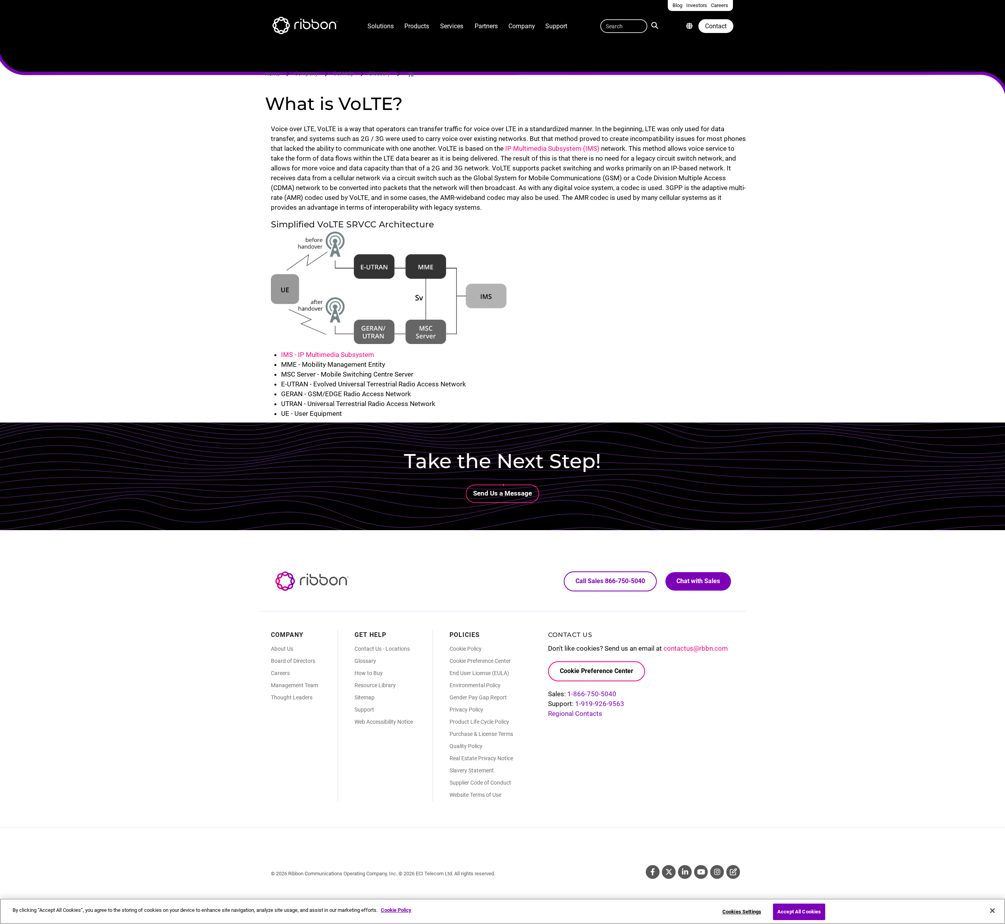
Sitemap (364, 697)
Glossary (379, 73)
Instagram (717, 872)
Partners (486, 26)
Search (656, 24)
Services (451, 26)
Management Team (294, 685)
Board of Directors (293, 661)
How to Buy (368, 673)
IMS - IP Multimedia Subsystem (327, 355)
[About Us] (689, 26)
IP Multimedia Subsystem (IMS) (552, 148)
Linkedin (685, 872)
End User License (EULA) (479, 673)
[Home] (304, 27)
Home (272, 74)
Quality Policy (466, 746)
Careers (280, 673)
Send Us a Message (502, 493)
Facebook (653, 872)
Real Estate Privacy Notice (481, 758)
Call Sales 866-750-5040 (610, 581)
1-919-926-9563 (599, 704)
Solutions (380, 26)
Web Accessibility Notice (383, 722)
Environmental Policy (475, 685)
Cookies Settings (741, 912)
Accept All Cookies (799, 912)
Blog (733, 872)
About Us (282, 649)
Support (556, 26)
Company (521, 26)
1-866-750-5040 (591, 694)
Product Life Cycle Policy (479, 722)
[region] (502, 911)
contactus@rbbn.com (695, 648)
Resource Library (375, 685)
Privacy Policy (466, 709)
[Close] (992, 910)
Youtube (701, 872)
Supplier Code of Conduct (480, 782)
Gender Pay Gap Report (478, 697)
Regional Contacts (575, 713)
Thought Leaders (291, 697)
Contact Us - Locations (382, 649)
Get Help (343, 73)
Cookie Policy (466, 649)
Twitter (669, 872)
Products (416, 26)
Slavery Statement (472, 770)
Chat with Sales (698, 581)
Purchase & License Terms (481, 734)
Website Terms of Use (475, 795)
